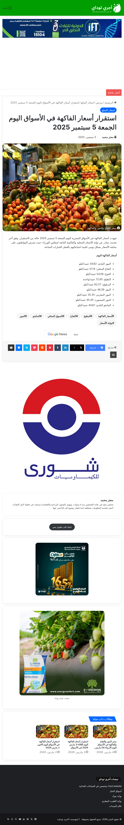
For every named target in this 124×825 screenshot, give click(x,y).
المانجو (36, 316)
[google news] (4, 819)
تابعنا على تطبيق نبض (62, 527)
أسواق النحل (116, 791)
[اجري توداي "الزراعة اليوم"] (106, 7)
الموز (22, 316)
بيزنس (99, 102)
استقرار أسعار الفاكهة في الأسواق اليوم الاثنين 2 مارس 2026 (48, 744)
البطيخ (87, 316)
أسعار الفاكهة (105, 316)
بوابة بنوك (117, 796)
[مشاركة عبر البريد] (11, 347)
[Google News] (57, 334)
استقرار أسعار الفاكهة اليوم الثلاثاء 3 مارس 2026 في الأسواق (78, 744)
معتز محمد (108, 137)
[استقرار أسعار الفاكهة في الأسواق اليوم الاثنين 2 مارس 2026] (48, 731)
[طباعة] (113, 355)
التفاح (73, 316)
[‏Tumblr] (57, 347)
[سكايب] (26, 347)
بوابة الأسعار (105, 323)
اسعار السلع (87, 102)
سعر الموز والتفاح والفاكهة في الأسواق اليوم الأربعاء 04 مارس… (105, 744)
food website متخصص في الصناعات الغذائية (100, 786)
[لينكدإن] (65, 347)
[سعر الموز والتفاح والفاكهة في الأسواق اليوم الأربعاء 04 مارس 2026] (105, 731)
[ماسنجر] (19, 347)
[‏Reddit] (42, 347)
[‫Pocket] (34, 347)
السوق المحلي (55, 316)
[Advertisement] (62, 65)
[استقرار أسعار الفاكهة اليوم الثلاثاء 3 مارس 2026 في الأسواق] (76, 731)
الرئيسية (109, 102)
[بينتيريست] (50, 347)
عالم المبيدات (115, 806)
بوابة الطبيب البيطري (112, 801)
